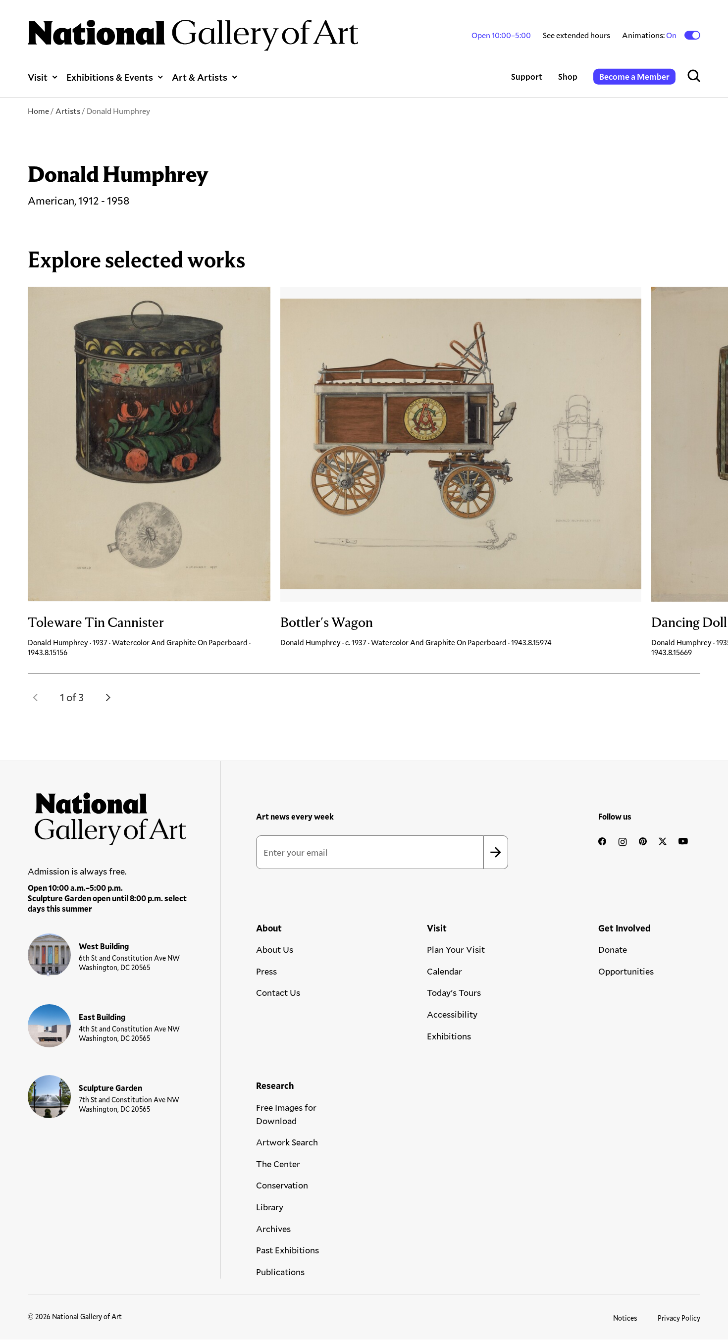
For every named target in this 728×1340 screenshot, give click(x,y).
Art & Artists (199, 77)
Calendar (444, 971)
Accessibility (452, 1014)
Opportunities (626, 971)
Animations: (650, 35)
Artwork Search (287, 1142)
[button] (36, 697)
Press (266, 971)
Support (526, 76)
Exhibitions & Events (109, 77)
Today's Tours (454, 992)
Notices (625, 1318)
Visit (38, 77)
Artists (67, 110)
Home (38, 110)
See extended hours (576, 35)
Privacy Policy (679, 1318)
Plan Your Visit (456, 949)
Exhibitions (449, 1036)
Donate (612, 949)
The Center (278, 1164)
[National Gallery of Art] (107, 815)
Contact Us (278, 992)
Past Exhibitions (287, 1250)
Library (269, 1207)
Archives (273, 1229)
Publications (280, 1272)
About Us (274, 949)
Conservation (282, 1185)
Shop (567, 76)
